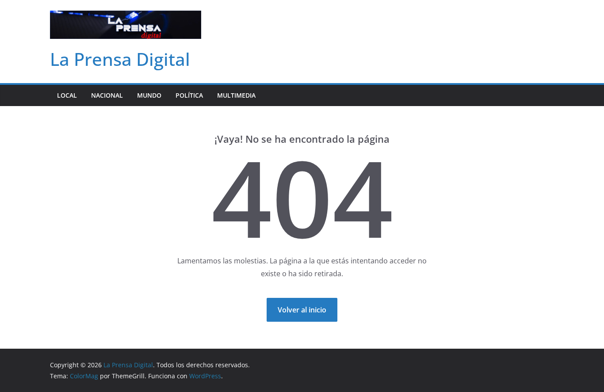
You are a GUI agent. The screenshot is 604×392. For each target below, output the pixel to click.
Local (67, 95)
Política (189, 95)
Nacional (107, 95)
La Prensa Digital (120, 59)
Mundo (149, 95)
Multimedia (236, 95)
